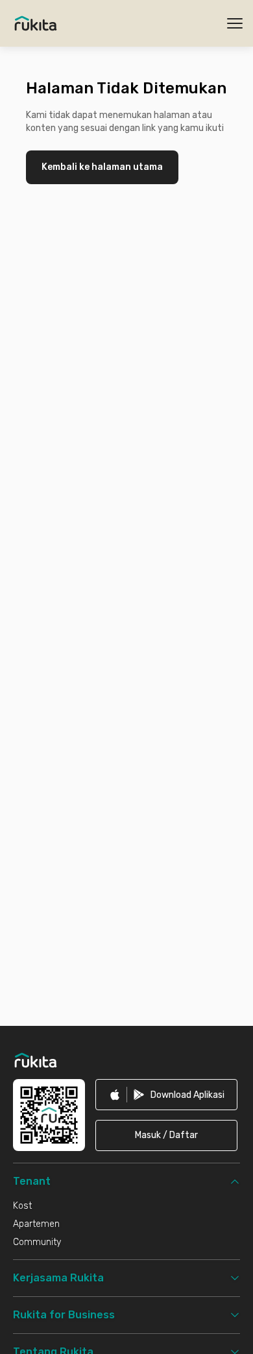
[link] (166, 1094)
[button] (166, 1135)
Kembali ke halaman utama (102, 166)
